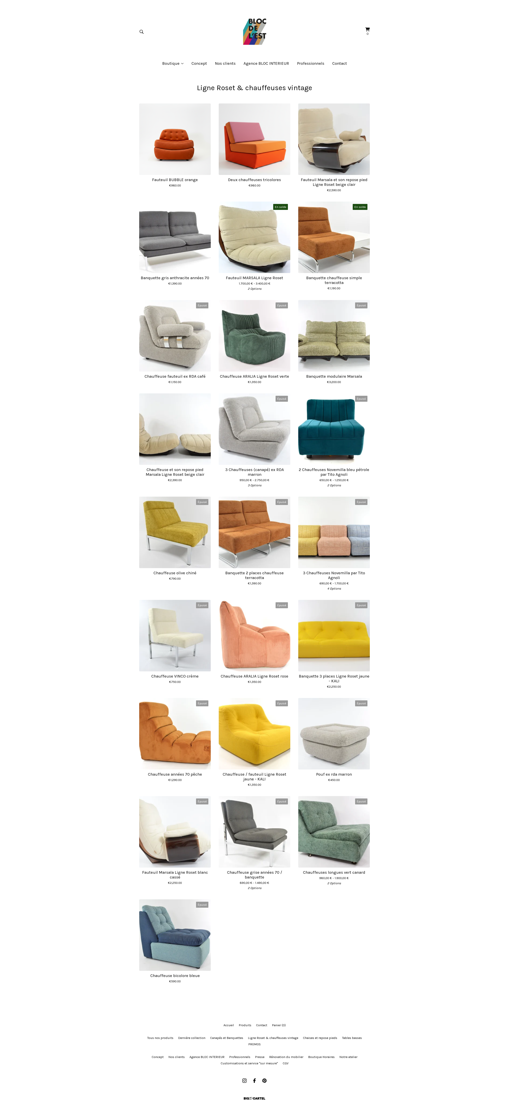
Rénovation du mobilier (286, 1057)
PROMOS (254, 1044)
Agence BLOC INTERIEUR (266, 63)
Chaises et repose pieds (320, 1038)
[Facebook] (254, 1081)
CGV (285, 1063)
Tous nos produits (160, 1038)
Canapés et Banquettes (226, 1038)
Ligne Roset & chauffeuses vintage (273, 1038)
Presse (259, 1057)
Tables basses (352, 1038)
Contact (339, 63)
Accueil (228, 1025)
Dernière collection (191, 1038)
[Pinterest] (264, 1081)
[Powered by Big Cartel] (254, 1098)
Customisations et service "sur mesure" (249, 1063)
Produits (245, 1025)
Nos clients (225, 63)
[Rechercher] (141, 31)
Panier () (279, 1025)
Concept (199, 63)
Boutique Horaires (321, 1057)
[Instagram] (245, 1081)
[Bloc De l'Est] (254, 32)
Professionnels (310, 63)
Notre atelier (348, 1057)
